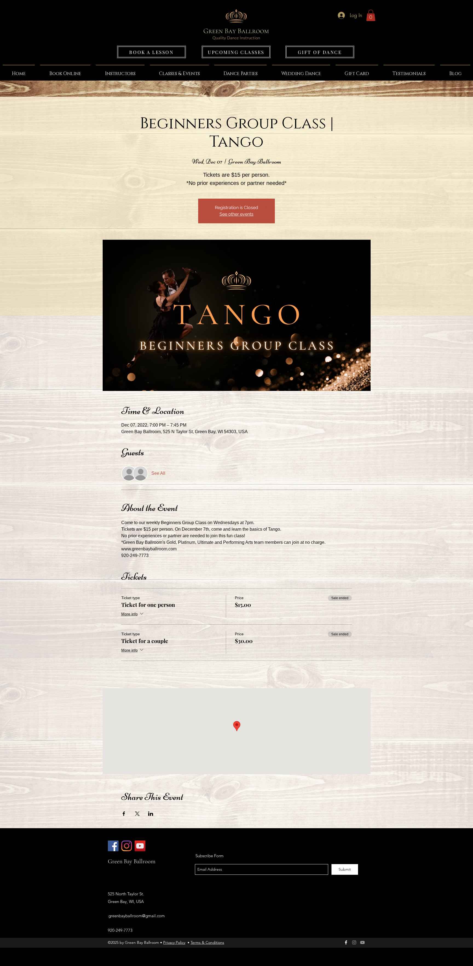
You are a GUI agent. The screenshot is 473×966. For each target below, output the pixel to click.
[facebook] (346, 942)
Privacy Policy (174, 942)
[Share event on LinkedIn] (150, 813)
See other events (236, 214)
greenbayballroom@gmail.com (136, 915)
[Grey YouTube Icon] (362, 942)
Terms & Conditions (207, 942)
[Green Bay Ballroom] (113, 846)
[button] (371, 15)
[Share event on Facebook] (123, 813)
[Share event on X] (137, 813)
